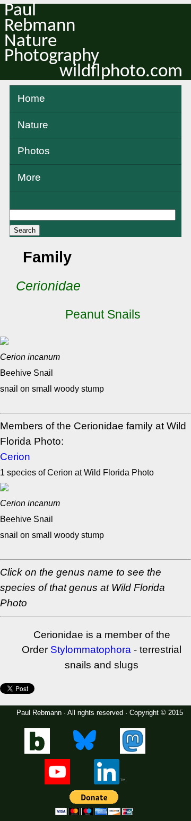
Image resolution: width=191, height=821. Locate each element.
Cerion (15, 456)
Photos (34, 150)
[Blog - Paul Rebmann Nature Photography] (37, 751)
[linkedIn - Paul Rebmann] (109, 782)
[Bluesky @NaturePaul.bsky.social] (84, 751)
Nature (33, 124)
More (29, 177)
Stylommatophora (90, 649)
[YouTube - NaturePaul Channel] (57, 782)
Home (31, 98)
